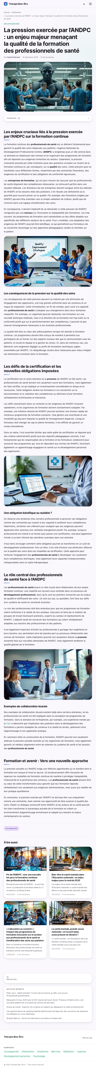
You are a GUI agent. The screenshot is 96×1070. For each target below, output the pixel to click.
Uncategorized (12, 24)
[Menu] (90, 4)
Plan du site (87, 1038)
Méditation (68, 1051)
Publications (16, 12)
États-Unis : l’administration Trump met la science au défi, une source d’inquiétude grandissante (37, 994)
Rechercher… (12, 979)
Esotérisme (42, 1051)
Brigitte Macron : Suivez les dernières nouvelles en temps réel (34, 1018)
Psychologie (39, 1056)
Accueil (7, 12)
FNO (8, 723)
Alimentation (28, 1051)
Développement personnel (17, 1056)
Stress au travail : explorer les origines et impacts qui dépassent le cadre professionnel (45, 1007)
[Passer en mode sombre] (84, 4)
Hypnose (81, 1051)
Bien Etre (55, 1051)
